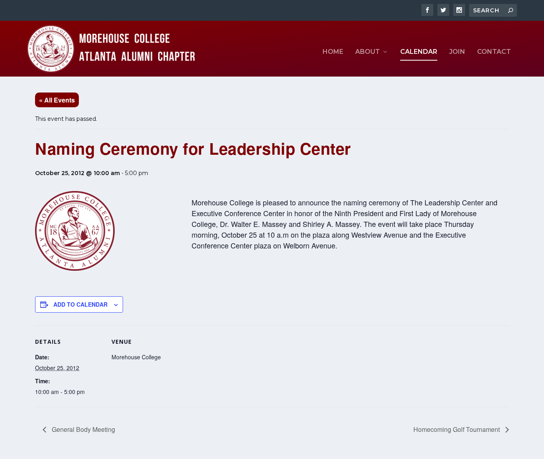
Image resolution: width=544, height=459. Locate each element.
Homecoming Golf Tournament (457, 429)
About (367, 52)
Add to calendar (80, 304)
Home (333, 52)
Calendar (418, 52)
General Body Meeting (82, 429)
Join (457, 52)
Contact (494, 52)
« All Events (57, 99)
